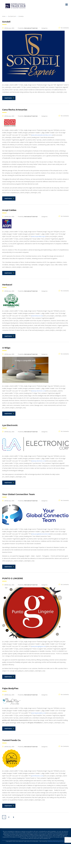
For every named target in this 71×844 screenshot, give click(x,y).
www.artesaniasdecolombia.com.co (42, 135)
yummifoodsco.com (37, 776)
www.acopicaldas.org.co (38, 236)
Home (3, 16)
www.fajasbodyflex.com (38, 713)
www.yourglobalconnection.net (40, 534)
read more (8, 98)
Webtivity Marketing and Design (56, 841)
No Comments (65, 28)
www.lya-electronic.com (38, 391)
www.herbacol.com (37, 316)
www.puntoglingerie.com (38, 646)
